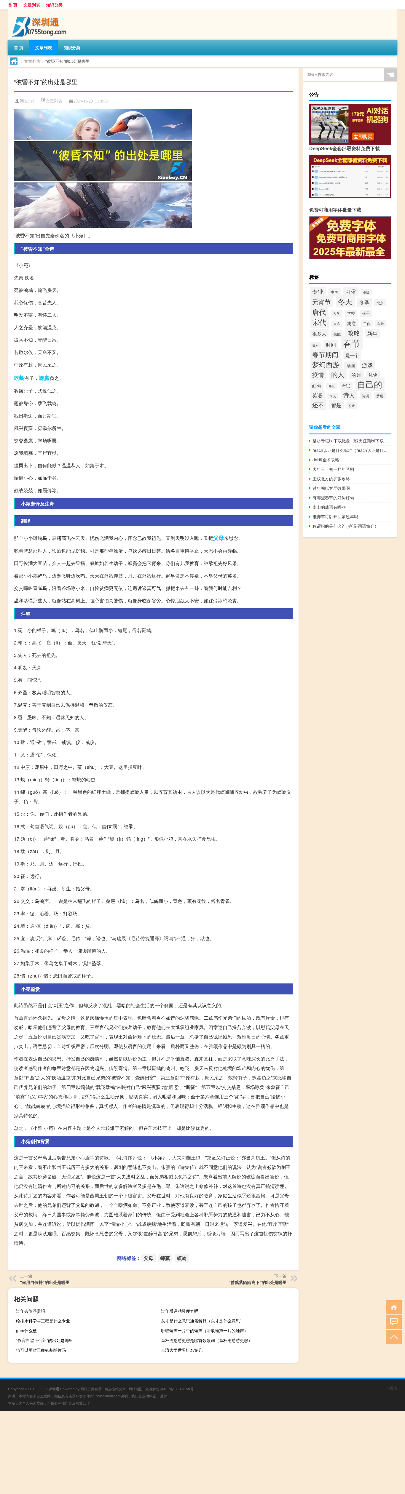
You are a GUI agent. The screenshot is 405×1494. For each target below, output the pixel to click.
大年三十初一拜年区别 (333, 469)
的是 (356, 374)
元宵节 (321, 301)
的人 (337, 374)
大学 (336, 313)
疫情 (318, 374)
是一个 (352, 355)
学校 (351, 313)
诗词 (365, 396)
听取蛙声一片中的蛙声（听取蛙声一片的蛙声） (204, 1330)
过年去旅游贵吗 (30, 1311)
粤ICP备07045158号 (177, 1388)
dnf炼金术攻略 (325, 460)
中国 (334, 292)
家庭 (337, 323)
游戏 (367, 365)
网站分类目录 (91, 1388)
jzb (31, 101)
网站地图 (135, 1388)
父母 (218, 538)
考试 (346, 386)
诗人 (349, 395)
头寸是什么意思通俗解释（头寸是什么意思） (202, 1321)
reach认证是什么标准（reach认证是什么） (351, 450)
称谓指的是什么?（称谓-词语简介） (345, 526)
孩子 (366, 313)
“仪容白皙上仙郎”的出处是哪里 (44, 1340)
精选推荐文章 (115, 1388)
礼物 (373, 375)
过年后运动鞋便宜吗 (179, 1311)
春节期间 (325, 354)
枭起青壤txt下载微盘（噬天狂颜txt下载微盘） (351, 441)
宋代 (319, 322)
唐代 (319, 311)
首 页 (12, 5)
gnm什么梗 (26, 1330)
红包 (316, 386)
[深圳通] (39, 12)
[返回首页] (392, 1307)
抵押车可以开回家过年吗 (335, 516)
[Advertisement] (178, 1452)
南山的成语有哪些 (329, 507)
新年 (372, 333)
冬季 (364, 302)
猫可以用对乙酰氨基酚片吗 (41, 1350)
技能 (337, 334)
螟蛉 (19, 378)
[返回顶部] (392, 1336)
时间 (331, 344)
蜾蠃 (44, 378)
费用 (379, 395)
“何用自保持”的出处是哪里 (45, 1282)
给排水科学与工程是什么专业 (43, 1321)
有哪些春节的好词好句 (333, 497)
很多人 (319, 333)
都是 (336, 405)
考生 (331, 386)
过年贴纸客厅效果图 (331, 488)
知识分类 (54, 5)
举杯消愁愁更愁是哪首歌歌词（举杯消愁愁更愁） (206, 1340)
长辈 (351, 405)
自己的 (369, 384)
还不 (318, 404)
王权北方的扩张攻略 (331, 479)
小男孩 (391, 1387)
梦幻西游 (325, 364)
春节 (351, 343)
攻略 (354, 332)
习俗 (350, 291)
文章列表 (31, 5)
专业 (317, 291)
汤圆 (351, 365)
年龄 (380, 323)
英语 (317, 395)
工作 (366, 323)
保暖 (366, 292)
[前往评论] (392, 1321)
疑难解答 (152, 1388)
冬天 (345, 301)
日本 (315, 345)
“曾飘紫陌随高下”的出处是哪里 (258, 1282)
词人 (332, 396)
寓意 (351, 323)
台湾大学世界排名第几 (182, 1350)
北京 (380, 302)
